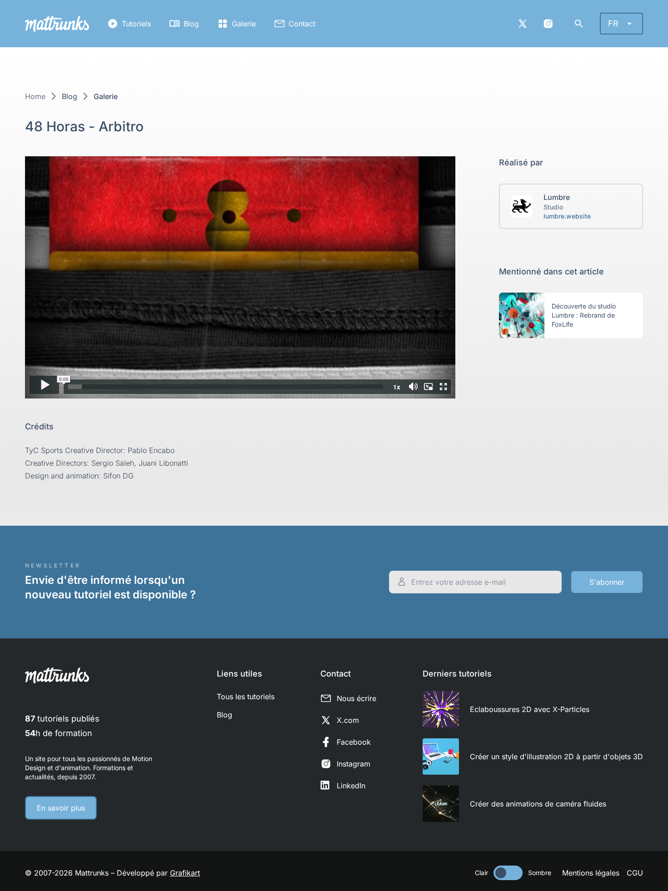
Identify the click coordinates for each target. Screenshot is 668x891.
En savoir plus (61, 807)
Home (35, 96)
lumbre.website (567, 216)
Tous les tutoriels (245, 696)
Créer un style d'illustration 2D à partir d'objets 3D (556, 756)
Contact (302, 23)
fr (613, 23)
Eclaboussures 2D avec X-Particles (529, 709)
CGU (635, 872)
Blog (191, 23)
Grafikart (185, 872)
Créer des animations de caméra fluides (538, 803)
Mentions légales (590, 872)
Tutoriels (136, 23)
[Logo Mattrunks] (57, 24)
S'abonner (606, 582)
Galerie (244, 23)
